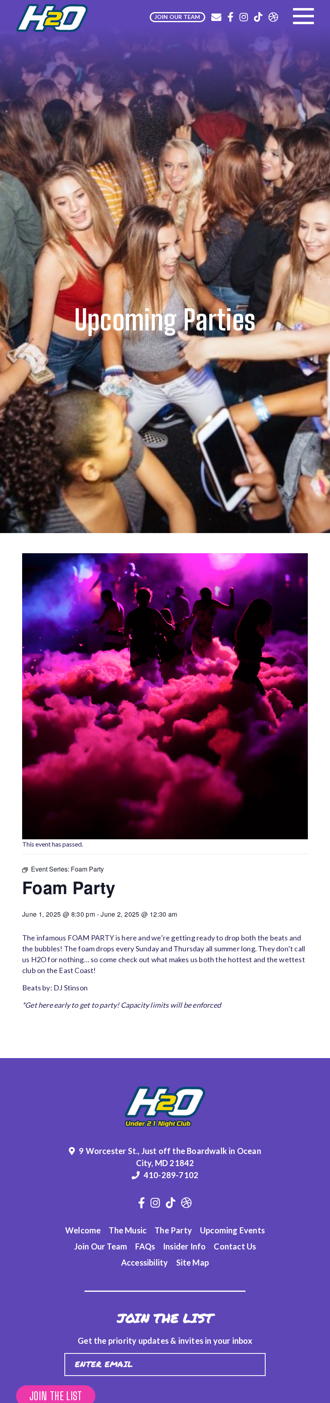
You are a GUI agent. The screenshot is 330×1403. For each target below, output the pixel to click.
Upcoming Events (232, 1230)
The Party (173, 1230)
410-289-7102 (171, 1175)
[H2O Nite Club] (52, 18)
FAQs (145, 1246)
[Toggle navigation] (303, 16)
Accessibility (144, 1262)
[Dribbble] (273, 17)
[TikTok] (258, 17)
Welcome (83, 1230)
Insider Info (184, 1246)
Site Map (192, 1262)
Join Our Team (101, 1246)
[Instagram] (243, 17)
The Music (127, 1230)
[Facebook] (230, 17)
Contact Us (235, 1246)
